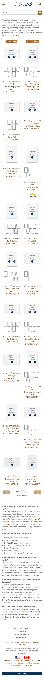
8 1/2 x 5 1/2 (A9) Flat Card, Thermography (32, 288)
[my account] (40, 3)
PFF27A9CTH (32, 294)
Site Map (22, 644)
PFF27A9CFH (12, 140)
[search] (40, 13)
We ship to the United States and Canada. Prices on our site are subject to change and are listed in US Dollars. (22, 662)
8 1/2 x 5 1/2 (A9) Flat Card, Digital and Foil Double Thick (32, 123)
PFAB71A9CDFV (12, 294)
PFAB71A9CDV (11, 244)
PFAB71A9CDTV (32, 89)
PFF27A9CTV (32, 190)
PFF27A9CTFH (11, 92)
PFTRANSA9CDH (11, 484)
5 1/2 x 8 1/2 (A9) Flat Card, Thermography (32, 184)
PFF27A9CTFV (32, 397)
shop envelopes (21, 609)
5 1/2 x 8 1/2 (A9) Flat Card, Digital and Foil (11, 288)
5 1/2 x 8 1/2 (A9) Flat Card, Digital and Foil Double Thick (11, 428)
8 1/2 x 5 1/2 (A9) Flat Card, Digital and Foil (32, 339)
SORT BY (32, 41)
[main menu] (3, 3)
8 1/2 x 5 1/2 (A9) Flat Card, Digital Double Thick (11, 375)
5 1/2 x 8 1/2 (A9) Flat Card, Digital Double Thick (11, 171)
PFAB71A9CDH (11, 342)
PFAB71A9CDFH (32, 344)
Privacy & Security (21, 642)
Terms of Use (8, 642)
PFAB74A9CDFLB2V (12, 434)
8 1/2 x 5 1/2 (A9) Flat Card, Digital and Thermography (32, 442)
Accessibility (34, 642)
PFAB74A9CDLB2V (12, 176)
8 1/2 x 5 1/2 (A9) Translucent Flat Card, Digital (12, 479)
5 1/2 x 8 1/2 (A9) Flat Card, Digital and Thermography (32, 84)
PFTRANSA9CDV (32, 484)
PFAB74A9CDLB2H (11, 381)
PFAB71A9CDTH (32, 447)
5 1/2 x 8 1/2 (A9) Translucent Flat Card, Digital (32, 479)
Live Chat (21, 673)
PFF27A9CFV (32, 244)
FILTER (12, 41)
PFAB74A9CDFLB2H (32, 129)
